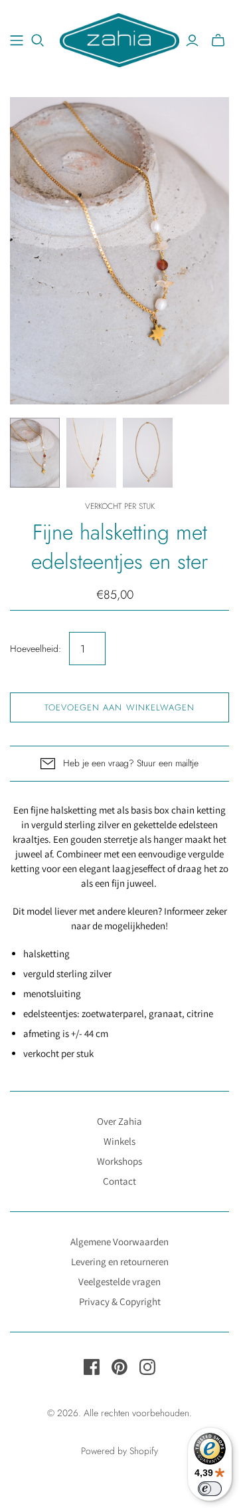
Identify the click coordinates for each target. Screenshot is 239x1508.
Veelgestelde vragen (119, 1281)
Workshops (119, 1161)
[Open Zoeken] (37, 40)
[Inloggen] (192, 40)
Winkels (119, 1141)
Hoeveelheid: (35, 649)
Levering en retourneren (120, 1261)
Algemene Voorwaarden (119, 1241)
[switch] (210, 1488)
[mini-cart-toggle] (218, 40)
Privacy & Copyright (120, 1301)
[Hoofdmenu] (16, 40)
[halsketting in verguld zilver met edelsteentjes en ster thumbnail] (35, 453)
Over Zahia (119, 1121)
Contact (119, 1181)
